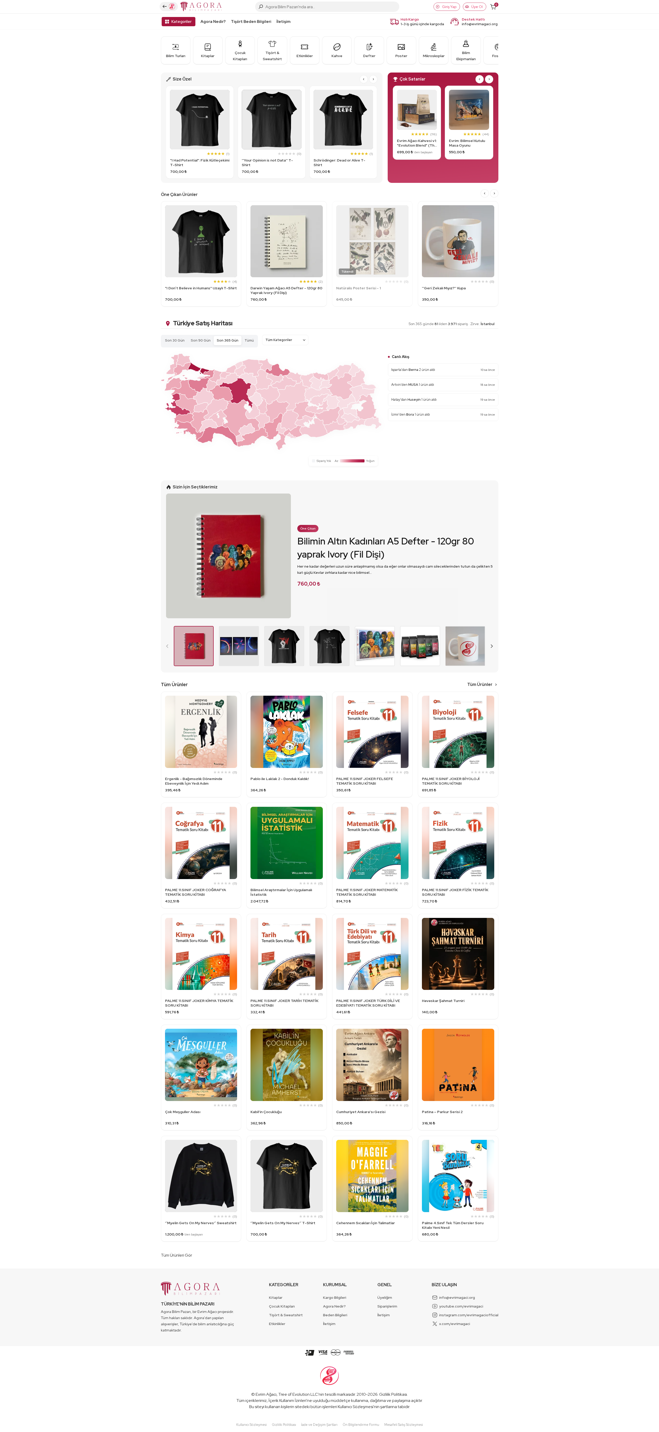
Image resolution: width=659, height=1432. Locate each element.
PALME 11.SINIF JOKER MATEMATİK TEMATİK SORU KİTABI (367, 892)
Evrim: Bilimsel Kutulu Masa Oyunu (467, 143)
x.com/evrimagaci (454, 1323)
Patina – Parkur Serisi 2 (442, 1111)
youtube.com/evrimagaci (461, 1306)
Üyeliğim (384, 1297)
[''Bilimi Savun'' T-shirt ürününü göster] (284, 646)
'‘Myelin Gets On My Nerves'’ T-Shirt (282, 1223)
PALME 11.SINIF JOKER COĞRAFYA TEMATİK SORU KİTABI (195, 892)
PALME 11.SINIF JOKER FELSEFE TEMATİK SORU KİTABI (364, 781)
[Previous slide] (167, 646)
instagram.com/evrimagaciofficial (468, 1315)
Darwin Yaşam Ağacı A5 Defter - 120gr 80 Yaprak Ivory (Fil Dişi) (286, 290)
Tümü (249, 340)
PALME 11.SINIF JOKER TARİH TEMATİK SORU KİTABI (284, 1003)
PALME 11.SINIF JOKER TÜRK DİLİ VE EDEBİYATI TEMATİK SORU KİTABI (368, 1003)
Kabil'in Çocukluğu (266, 1111)
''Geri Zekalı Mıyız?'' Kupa (444, 288)
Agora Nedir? (213, 21)
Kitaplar (275, 1297)
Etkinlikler (277, 1323)
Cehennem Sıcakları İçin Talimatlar (365, 1223)
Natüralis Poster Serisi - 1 (358, 288)
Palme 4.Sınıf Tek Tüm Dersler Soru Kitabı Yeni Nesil (452, 1225)
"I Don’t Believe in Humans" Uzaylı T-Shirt (201, 288)
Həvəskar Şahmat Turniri (443, 1000)
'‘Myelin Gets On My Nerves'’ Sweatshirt (201, 1223)
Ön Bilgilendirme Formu (361, 1424)
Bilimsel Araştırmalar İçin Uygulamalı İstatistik (281, 892)
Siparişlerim (387, 1306)
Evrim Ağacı (266, 1394)
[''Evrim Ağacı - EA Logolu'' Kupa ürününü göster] (465, 646)
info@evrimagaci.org (480, 24)
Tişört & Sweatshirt (286, 1315)
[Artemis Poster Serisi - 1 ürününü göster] (239, 646)
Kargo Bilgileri (334, 1297)
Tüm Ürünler (479, 684)
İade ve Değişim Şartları (319, 1424)
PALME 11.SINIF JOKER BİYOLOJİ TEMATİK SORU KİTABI (451, 781)
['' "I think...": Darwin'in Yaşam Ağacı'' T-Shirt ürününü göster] (329, 646)
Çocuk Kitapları (282, 1306)
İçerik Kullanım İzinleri (287, 1400)
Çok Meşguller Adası (182, 1111)
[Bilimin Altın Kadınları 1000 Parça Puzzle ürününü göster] (375, 646)
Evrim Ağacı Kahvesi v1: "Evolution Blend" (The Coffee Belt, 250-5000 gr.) (417, 143)
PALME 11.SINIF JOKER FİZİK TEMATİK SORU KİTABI (455, 892)
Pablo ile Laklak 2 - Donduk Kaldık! (279, 778)
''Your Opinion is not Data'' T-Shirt (267, 162)
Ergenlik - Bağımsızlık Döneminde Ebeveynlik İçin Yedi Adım (193, 781)
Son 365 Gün (227, 340)
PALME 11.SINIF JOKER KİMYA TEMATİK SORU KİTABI (199, 1003)
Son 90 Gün (201, 340)
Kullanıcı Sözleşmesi (355, 1406)
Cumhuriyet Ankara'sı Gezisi (360, 1111)
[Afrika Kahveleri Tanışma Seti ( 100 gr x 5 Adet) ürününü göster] (420, 646)
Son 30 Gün (175, 340)
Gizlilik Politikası (393, 1394)
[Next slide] (373, 79)
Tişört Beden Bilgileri (251, 21)
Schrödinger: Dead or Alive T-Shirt (339, 162)
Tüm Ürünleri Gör (176, 1255)
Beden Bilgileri (335, 1315)
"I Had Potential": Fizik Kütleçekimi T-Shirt (199, 162)
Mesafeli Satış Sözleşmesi (403, 1424)
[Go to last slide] (364, 79)
